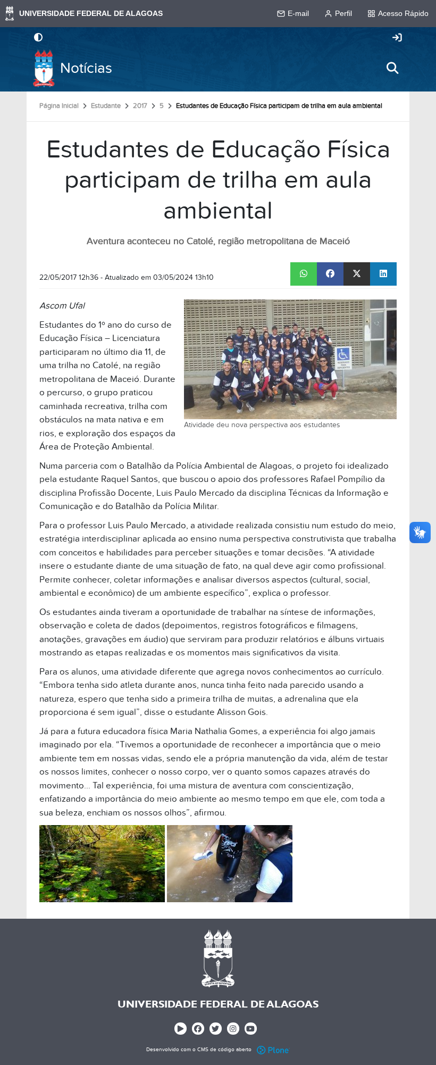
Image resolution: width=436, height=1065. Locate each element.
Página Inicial (59, 106)
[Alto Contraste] (38, 38)
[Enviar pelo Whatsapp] (303, 274)
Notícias (86, 68)
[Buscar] (392, 68)
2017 (140, 106)
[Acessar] (397, 38)
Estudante (106, 106)
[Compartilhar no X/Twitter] (356, 274)
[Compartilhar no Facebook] (330, 274)
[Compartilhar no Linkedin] (383, 274)
